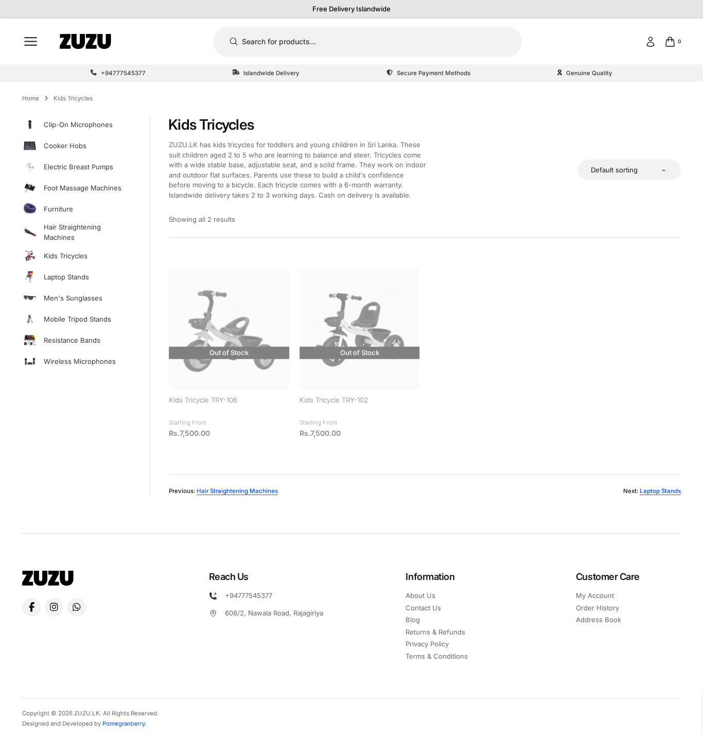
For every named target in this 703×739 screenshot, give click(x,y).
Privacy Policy (427, 644)
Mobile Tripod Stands (77, 319)
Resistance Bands (72, 340)
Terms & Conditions (437, 656)
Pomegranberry (123, 723)
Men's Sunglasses (73, 298)
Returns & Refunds (435, 632)
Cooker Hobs (65, 146)
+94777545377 (248, 595)
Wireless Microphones (80, 361)
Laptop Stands (66, 277)
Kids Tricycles (65, 256)
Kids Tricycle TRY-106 (203, 400)
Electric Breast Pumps (78, 167)
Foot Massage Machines (82, 188)
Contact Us (423, 608)
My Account (595, 595)
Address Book (598, 619)
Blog (413, 619)
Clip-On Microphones (78, 124)
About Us (420, 595)
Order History (597, 608)
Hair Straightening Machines (72, 232)
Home (30, 98)
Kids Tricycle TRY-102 (334, 400)
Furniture (58, 209)
